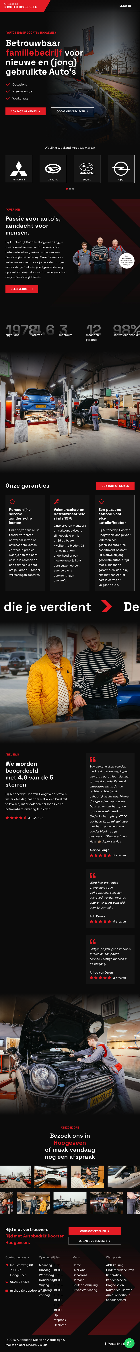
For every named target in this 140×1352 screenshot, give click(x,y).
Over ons (79, 1270)
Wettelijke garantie (121, 1343)
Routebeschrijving (85, 1285)
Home (77, 1265)
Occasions (80, 1275)
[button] (67, 189)
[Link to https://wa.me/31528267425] (129, 1343)
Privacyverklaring (85, 1290)
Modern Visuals (36, 1345)
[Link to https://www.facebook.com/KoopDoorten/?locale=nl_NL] (105, 1343)
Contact (78, 1280)
